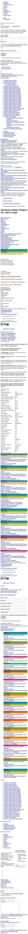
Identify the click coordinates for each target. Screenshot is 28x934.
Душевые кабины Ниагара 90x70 (12, 789)
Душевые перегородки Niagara (11, 814)
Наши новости (4, 139)
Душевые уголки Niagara (10, 783)
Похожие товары (5, 244)
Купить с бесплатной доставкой (9, 314)
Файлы (2, 247)
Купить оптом (7, 15)
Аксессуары (4, 241)
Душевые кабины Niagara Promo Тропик (14, 809)
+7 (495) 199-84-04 (5, 881)
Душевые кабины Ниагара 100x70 (12, 794)
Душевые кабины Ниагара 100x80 (12, 796)
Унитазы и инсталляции (10, 817)
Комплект (3, 237)
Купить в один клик (17, 915)
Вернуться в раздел (5, 233)
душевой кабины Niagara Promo (9, 183)
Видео (2, 248)
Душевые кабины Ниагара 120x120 (13, 806)
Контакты (6, 3)
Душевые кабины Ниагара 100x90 (12, 797)
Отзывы (6, 10)
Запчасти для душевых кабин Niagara (13, 818)
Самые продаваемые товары (8, 628)
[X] (8, 324)
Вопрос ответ (7, 11)
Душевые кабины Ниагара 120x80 (12, 802)
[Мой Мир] (6, 324)
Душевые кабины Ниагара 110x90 (12, 800)
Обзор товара (4, 235)
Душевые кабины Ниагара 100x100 (13, 801)
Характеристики (5, 240)
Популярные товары (9, 132)
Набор (2, 236)
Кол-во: (3, 313)
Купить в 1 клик (5, 463)
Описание (3, 239)
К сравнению (12, 463)
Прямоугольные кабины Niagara (12, 813)
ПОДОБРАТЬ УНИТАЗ (9, 329)
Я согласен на (14, 44)
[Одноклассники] (3, 324)
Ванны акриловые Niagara (10, 785)
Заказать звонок (16, 26)
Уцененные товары (8, 136)
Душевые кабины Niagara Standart (12, 810)
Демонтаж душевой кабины (8, 334)
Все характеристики (6, 288)
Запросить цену (14, 931)
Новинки (6, 131)
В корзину (9, 310)
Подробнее (3, 462)
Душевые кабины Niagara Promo (12, 808)
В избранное (4, 465)
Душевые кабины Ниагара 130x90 (12, 805)
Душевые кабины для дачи (10, 812)
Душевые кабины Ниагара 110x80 (12, 798)
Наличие (3, 245)
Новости (6, 12)
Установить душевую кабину (8, 338)
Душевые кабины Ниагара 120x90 (12, 804)
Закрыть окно (4, 64)
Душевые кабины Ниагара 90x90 (12, 792)
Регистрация (7, 19)
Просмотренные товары (7, 630)
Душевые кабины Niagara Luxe (11, 788)
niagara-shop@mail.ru (6, 68)
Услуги (5, 5)
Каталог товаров (5, 77)
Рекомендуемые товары (10, 135)
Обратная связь (4, 879)
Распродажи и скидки (9, 134)
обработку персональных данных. (18, 44)
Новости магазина (7, 165)
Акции (5, 7)
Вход (5, 17)
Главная (6, 1)
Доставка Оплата (8, 4)
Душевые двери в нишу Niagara (12, 816)
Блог (5, 8)
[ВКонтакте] (1, 324)
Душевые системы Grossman (11, 786)
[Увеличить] (12, 253)
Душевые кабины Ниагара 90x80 (12, 790)
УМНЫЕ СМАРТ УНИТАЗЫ (8, 141)
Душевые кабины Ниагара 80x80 (12, 793)
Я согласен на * (14, 914)
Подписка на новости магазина (9, 159)
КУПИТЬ (9, 311)
